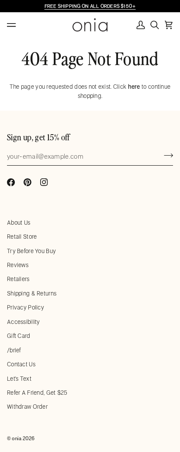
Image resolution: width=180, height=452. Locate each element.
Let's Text (19, 378)
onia (16, 438)
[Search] (154, 25)
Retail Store (22, 236)
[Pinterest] (27, 182)
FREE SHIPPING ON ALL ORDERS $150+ (90, 6)
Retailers (18, 279)
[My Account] (140, 25)
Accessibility (23, 322)
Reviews (17, 265)
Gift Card (19, 336)
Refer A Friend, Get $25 (37, 392)
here (134, 86)
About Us (18, 222)
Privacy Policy (25, 307)
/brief (14, 350)
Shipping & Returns (31, 293)
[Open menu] (20, 25)
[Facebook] (11, 182)
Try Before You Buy (31, 251)
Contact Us (21, 364)
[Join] (166, 155)
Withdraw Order (27, 406)
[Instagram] (44, 182)
